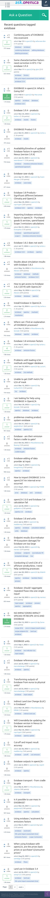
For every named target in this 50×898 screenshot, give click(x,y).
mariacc (17, 549)
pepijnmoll (18, 808)
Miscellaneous (36, 268)
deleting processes (21, 53)
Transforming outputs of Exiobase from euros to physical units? (29, 682)
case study (27, 183)
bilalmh (42, 572)
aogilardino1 (18, 426)
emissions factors (21, 837)
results (26, 120)
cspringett (18, 204)
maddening (18, 524)
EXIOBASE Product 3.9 (25, 129)
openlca (17, 100)
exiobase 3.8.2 (20, 104)
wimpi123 (17, 874)
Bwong (16, 445)
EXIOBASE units (22, 641)
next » (21, 887)
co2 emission (35, 754)
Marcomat (38, 95)
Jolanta (16, 789)
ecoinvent (27, 831)
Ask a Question (20, 15)
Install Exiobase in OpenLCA (27, 303)
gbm (37, 69)
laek (40, 825)
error (16, 493)
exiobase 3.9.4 (20, 81)
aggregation (27, 606)
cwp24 (41, 765)
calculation (35, 812)
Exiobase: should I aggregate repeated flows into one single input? (29, 591)
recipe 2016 (19, 628)
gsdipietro (18, 508)
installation (19, 315)
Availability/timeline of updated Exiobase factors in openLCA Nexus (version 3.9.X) (29, 151)
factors (26, 75)
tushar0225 (18, 388)
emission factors (20, 277)
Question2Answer (17, 896)
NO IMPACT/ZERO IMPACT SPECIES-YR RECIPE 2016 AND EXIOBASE (29, 616)
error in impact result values (35, 628)
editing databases (38, 50)
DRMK (16, 710)
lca (16, 391)
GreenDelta (33, 894)
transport (27, 792)
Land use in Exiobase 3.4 (26, 868)
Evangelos (18, 229)
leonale (16, 331)
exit (31, 493)
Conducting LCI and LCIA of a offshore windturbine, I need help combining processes (28, 565)
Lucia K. (43, 366)
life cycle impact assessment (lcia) (26, 834)
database (18, 47)
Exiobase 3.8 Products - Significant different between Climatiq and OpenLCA (28, 195)
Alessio (16, 271)
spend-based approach (22, 167)
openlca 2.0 (28, 429)
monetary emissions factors (33, 164)
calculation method (38, 528)
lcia (32, 556)
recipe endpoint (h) (21, 631)
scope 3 (17, 236)
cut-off (26, 754)
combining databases (22, 50)
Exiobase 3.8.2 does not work (28, 242)
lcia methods (28, 372)
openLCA (29, 41)
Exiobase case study (23, 173)
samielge (17, 858)
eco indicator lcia (29, 650)
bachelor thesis (37, 578)
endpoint (27, 553)
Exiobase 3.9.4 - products (26, 110)
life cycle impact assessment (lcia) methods (29, 78)
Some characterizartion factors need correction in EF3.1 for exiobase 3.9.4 (29, 63)
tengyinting (18, 467)
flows (26, 862)
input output (19, 603)
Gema (42, 622)
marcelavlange (19, 666)
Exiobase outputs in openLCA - (29, 761)
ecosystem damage (21, 556)
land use (33, 631)
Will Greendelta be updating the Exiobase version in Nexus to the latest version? (30, 723)
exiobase (27, 47)
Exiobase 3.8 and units (25, 518)
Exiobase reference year (26, 660)
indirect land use (29, 713)
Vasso (41, 645)
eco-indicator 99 (37, 553)
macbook (35, 312)
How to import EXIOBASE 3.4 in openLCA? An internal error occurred (29, 480)
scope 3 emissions (35, 837)
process (17, 581)
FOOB (41, 487)
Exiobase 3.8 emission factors (28, 341)
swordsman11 (19, 160)
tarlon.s (17, 116)
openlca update (29, 735)
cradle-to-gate (19, 452)
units (16, 531)
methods (35, 274)
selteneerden (40, 41)
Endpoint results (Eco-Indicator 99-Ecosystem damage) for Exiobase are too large (29, 540)
